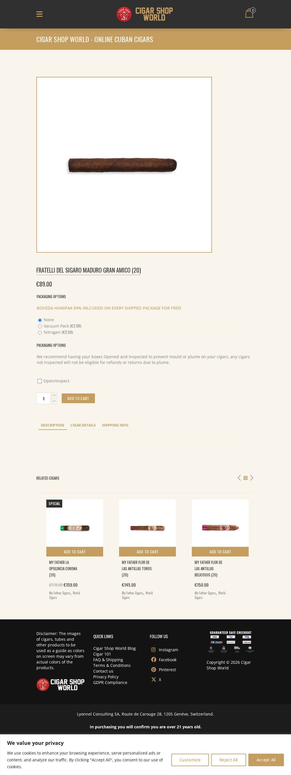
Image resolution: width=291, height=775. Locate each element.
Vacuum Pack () (62, 326)
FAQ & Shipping (108, 659)
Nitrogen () (58, 332)
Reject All (228, 759)
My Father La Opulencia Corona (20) (63, 568)
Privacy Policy (106, 676)
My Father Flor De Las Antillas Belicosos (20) (208, 568)
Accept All (266, 759)
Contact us (103, 671)
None (48, 319)
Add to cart (75, 552)
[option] (72, 548)
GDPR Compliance (110, 682)
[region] (145, 754)
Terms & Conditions (112, 665)
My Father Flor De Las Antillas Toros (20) (137, 568)
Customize (190, 759)
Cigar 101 (102, 654)
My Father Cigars (59, 593)
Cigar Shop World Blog (114, 648)
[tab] (52, 425)
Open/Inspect (55, 381)
